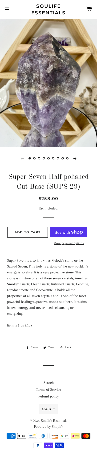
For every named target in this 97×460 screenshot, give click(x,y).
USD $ (46, 409)
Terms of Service (48, 389)
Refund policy (48, 396)
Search (49, 383)
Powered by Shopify (48, 426)
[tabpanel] (48, 82)
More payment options (69, 243)
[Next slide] (75, 158)
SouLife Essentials (48, 9)
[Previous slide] (22, 158)
